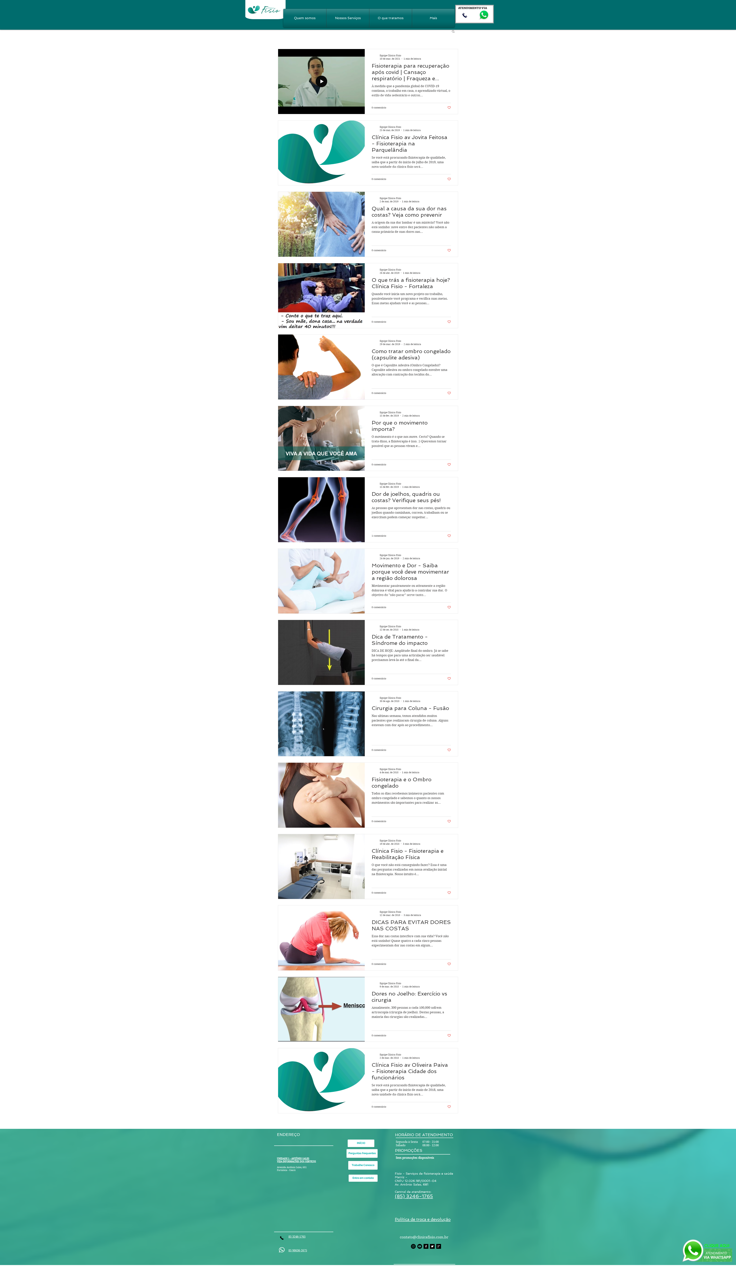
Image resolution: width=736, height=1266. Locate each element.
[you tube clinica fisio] (419, 1246)
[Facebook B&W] (426, 1246)
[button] (453, 32)
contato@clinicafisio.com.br (424, 1237)
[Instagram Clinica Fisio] (413, 1246)
